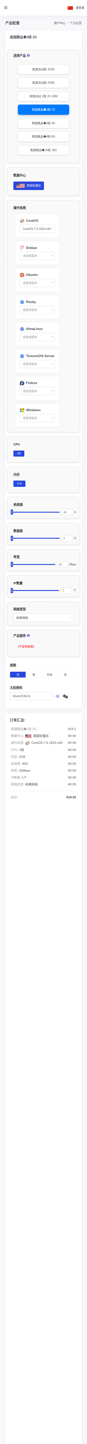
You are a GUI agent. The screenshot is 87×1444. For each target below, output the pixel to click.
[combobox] (37, 229)
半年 (49, 674)
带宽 (16, 557)
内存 (16, 474)
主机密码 (16, 688)
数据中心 (19, 175)
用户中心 (60, 23)
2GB (19, 483)
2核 (19, 453)
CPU (16, 444)
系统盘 (18, 504)
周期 (13, 665)
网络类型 (19, 609)
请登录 (80, 7)
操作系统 (19, 208)
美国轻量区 (33, 185)
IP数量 (18, 583)
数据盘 (18, 531)
